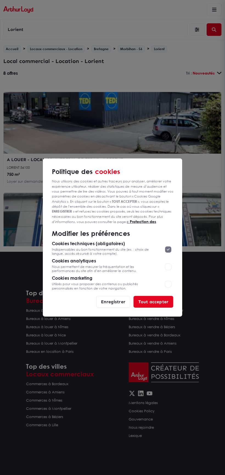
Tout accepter (153, 301)
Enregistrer (113, 301)
